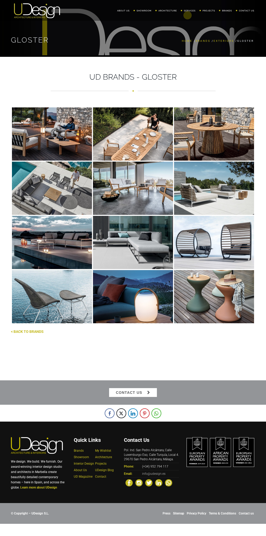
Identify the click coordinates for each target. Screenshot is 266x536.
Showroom (81, 457)
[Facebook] (129, 483)
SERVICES (190, 10)
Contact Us (129, 392)
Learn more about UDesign (38, 487)
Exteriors (224, 40)
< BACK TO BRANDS (27, 331)
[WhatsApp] (168, 483)
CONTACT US (246, 10)
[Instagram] (139, 483)
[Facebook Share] (110, 413)
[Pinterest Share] (145, 413)
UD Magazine (83, 476)
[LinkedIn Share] (133, 413)
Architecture (103, 457)
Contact (100, 476)
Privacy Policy (196, 513)
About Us (80, 470)
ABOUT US (123, 10)
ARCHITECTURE (167, 10)
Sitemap (178, 513)
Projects (101, 463)
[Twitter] (149, 483)
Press (166, 513)
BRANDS (227, 10)
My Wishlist (103, 450)
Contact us (246, 513)
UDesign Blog (104, 470)
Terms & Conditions (222, 513)
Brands (203, 40)
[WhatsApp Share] (156, 413)
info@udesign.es (153, 474)
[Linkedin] (159, 483)
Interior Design (84, 463)
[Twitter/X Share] (121, 413)
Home (187, 40)
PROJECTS (209, 10)
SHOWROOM (144, 10)
